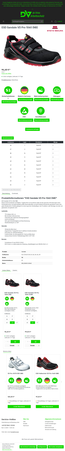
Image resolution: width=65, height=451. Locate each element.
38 (10, 153)
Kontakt (25, 423)
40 (10, 161)
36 (10, 145)
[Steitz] (55, 28)
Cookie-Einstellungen (50, 423)
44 (10, 177)
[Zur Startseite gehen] (32, 14)
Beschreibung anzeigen (9, 101)
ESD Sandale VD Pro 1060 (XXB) (32, 293)
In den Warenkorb (19, 406)
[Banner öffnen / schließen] (32, 8)
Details (12, 345)
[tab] (6, 193)
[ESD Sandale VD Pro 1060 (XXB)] (32, 283)
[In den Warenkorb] (15, 341)
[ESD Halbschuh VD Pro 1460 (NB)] (47, 363)
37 (10, 149)
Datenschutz (48, 425)
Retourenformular (49, 427)
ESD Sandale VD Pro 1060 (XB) (12, 293)
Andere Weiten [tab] (6, 270)
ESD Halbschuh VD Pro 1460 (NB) (47, 373)
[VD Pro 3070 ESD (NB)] (19, 363)
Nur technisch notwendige (28, 446)
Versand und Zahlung (50, 429)
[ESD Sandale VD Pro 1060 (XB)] (12, 283)
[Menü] (3, 21)
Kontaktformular (15, 432)
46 (10, 184)
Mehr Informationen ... (7, 449)
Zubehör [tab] (15, 270)
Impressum (26, 425)
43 (10, 173)
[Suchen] (42, 21)
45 (10, 180)
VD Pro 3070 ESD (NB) (15, 373)
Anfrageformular (49, 421)
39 (10, 157)
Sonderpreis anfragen (32, 129)
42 (10, 169)
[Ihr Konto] (52, 21)
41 (10, 165)
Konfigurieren (42, 446)
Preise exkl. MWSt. (6, 73)
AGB (24, 421)
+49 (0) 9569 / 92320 (8, 425)
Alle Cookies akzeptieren (56, 446)
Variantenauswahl (8, 138)
